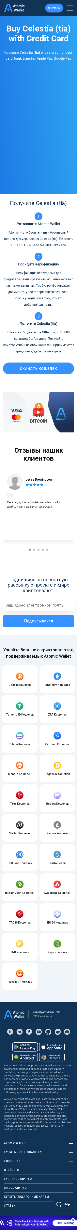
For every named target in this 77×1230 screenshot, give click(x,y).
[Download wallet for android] (25, 1047)
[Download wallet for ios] (52, 1047)
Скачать (54, 8)
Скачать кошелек (38, 368)
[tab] (30, 550)
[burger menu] (70, 8)
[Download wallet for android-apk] (25, 1057)
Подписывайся (38, 621)
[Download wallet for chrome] (52, 1057)
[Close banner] (73, 1220)
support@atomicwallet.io (46, 1012)
